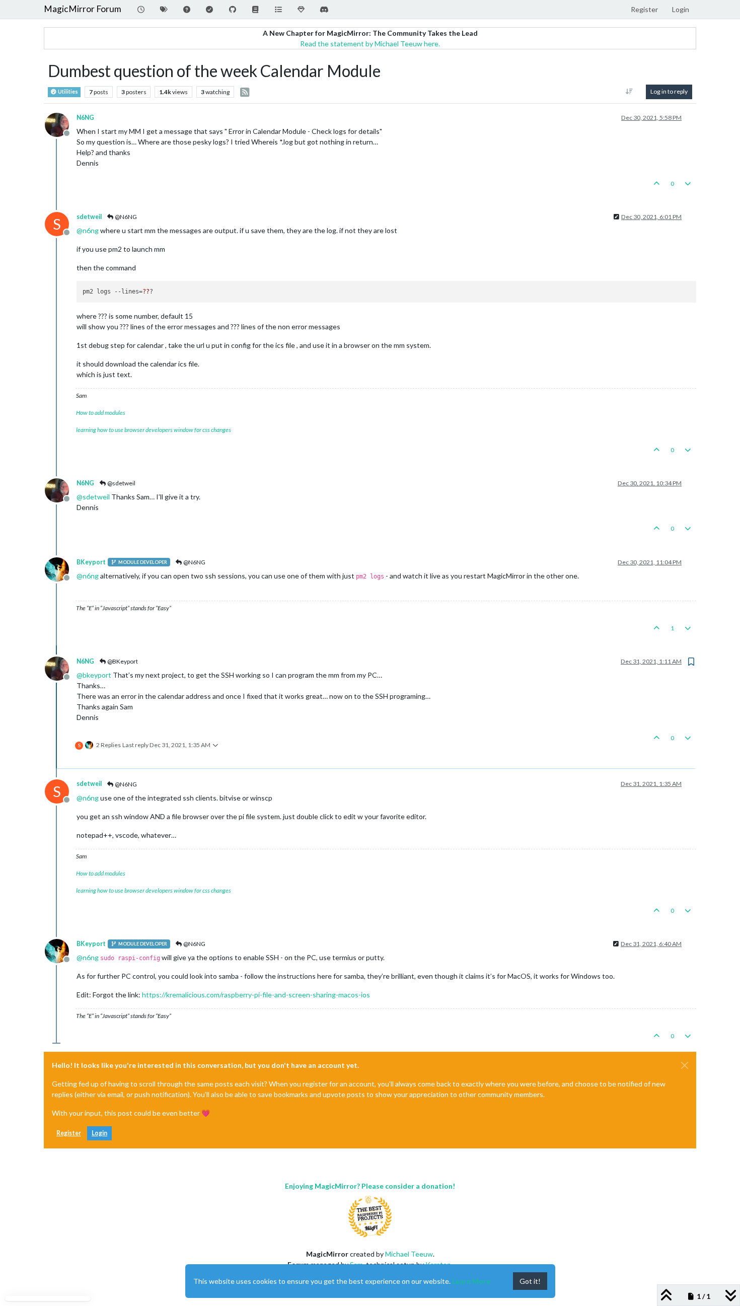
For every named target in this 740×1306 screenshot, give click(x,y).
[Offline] (61, 123)
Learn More (471, 1281)
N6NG (85, 117)
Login (99, 1133)
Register (68, 1133)
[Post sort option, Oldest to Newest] (629, 92)
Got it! (530, 1281)
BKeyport (91, 562)
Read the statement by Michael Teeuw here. (370, 43)
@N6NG (125, 217)
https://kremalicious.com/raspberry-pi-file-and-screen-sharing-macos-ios (256, 994)
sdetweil (89, 217)
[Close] (684, 1065)
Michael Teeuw (409, 1254)
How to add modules (100, 412)
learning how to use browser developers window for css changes (153, 429)
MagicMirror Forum (82, 9)
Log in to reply (669, 91)
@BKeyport (122, 661)
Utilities (67, 92)
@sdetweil (120, 483)
